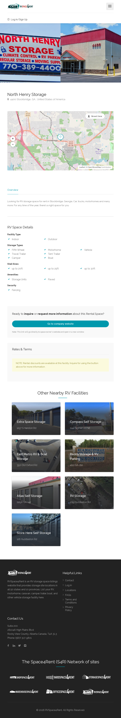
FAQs (68, 595)
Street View (96, 116)
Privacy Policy (69, 609)
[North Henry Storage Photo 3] (30, 53)
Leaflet (82, 167)
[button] (12, 138)
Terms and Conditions (71, 601)
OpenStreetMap (94, 167)
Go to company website (60, 323)
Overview (12, 189)
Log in (68, 585)
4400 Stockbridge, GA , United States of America (37, 99)
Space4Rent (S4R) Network (57, 661)
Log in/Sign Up (18, 19)
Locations (70, 590)
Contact (69, 580)
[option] (90, 53)
